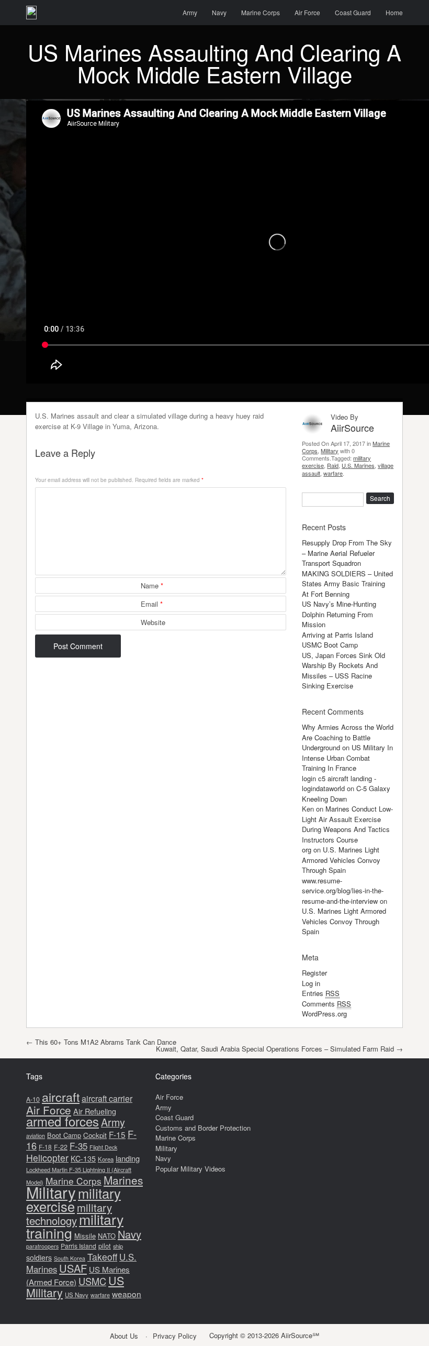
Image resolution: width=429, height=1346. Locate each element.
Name (152, 585)
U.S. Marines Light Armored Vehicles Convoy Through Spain (341, 860)
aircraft (61, 1097)
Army (190, 12)
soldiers (39, 1257)
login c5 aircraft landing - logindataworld (339, 783)
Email (152, 603)
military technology (69, 1214)
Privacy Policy (175, 1336)
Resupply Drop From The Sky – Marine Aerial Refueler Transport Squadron (347, 553)
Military (329, 450)
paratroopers (42, 1246)
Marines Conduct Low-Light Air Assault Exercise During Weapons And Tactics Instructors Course (347, 824)
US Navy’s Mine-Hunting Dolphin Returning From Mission (339, 614)
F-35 (78, 1145)
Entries (321, 993)
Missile (85, 1236)
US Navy (76, 1294)
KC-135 (83, 1158)
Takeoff (102, 1256)
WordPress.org (324, 1014)
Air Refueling (94, 1111)
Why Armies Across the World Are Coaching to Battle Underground (347, 737)
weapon (126, 1293)
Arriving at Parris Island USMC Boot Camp (337, 640)
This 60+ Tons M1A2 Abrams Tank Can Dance (101, 1042)
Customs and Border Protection (203, 1128)
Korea (106, 1159)
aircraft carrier (107, 1098)
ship (118, 1246)
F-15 (117, 1134)
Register (314, 973)
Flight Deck (103, 1147)
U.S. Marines (358, 465)
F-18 (45, 1146)
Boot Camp (64, 1135)
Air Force (307, 12)
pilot (104, 1246)
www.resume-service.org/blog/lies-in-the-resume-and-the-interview (342, 891)
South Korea (69, 1258)
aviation (35, 1136)
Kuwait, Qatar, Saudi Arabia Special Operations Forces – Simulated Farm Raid (279, 1049)
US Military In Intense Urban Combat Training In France (347, 757)
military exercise (73, 1200)
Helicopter (47, 1157)
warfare (333, 473)
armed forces (62, 1121)
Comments (326, 1004)
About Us (124, 1336)
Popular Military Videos (190, 1169)
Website (153, 622)
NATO (107, 1236)
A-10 (33, 1099)
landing (128, 1158)
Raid (332, 465)
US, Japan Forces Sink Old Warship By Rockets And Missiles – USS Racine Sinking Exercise (343, 670)
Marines (123, 1180)
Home (394, 12)
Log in (311, 983)
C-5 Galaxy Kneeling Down (346, 793)
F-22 (60, 1147)
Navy (219, 12)
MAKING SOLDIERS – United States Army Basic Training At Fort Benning (347, 583)
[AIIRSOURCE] (31, 12)
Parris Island (78, 1245)
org (306, 850)
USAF (73, 1268)
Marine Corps (260, 12)
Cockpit (95, 1135)
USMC (92, 1281)
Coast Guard (353, 12)
